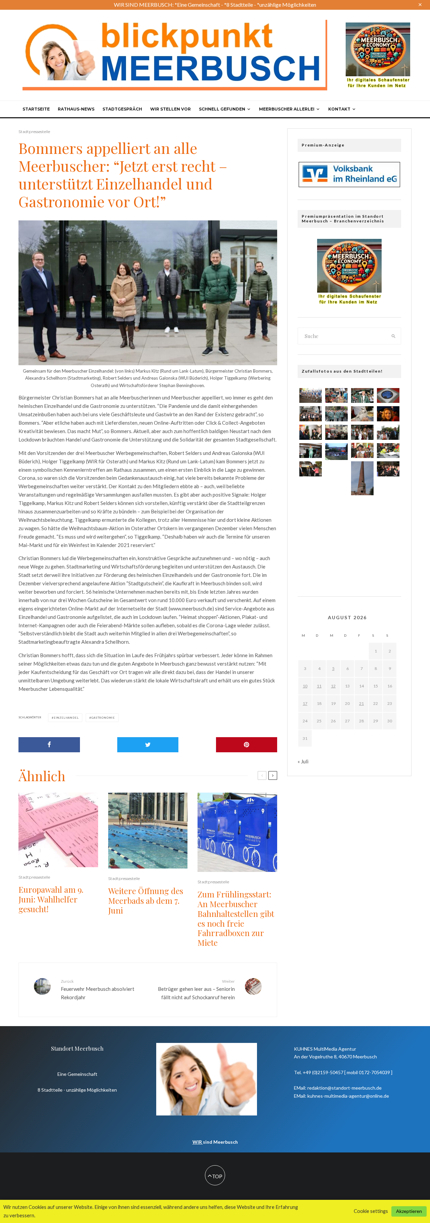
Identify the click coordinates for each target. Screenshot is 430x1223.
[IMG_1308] (310, 488)
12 (333, 685)
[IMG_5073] (310, 528)
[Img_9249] (362, 507)
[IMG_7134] (336, 395)
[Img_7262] (388, 549)
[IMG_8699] (362, 450)
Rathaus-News (76, 109)
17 (305, 703)
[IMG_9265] (310, 450)
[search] (394, 336)
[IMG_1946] (336, 552)
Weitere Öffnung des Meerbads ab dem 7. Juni (145, 900)
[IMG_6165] (310, 548)
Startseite (36, 109)
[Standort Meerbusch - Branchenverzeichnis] (378, 26)
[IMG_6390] (362, 395)
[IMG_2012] (388, 413)
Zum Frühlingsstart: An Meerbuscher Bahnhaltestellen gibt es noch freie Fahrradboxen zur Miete (236, 918)
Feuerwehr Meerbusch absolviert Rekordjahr (97, 989)
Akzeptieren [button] (409, 1211)
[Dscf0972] (336, 451)
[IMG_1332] (388, 450)
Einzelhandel (66, 717)
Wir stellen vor (170, 109)
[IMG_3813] (336, 512)
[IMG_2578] (388, 528)
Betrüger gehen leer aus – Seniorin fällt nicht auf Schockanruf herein (196, 989)
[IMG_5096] (388, 488)
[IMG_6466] (362, 432)
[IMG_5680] (336, 432)
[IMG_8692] (336, 413)
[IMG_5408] (310, 395)
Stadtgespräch (122, 109)
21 (361, 703)
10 (305, 685)
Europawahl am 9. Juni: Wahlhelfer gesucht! (50, 899)
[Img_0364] (362, 478)
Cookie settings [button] (371, 1211)
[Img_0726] (336, 491)
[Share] (49, 744)
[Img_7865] (362, 567)
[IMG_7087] (310, 468)
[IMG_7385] (362, 413)
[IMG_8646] (310, 508)
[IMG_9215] (336, 532)
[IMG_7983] (362, 547)
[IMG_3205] (310, 432)
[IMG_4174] (336, 471)
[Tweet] (148, 744)
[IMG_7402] (388, 468)
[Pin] (246, 744)
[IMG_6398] (388, 395)
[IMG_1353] (388, 432)
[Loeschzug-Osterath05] (388, 508)
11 (319, 685)
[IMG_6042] (310, 413)
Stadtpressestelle (34, 131)
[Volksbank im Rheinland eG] (349, 185)
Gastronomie (103, 717)
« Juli (303, 761)
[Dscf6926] (362, 527)
